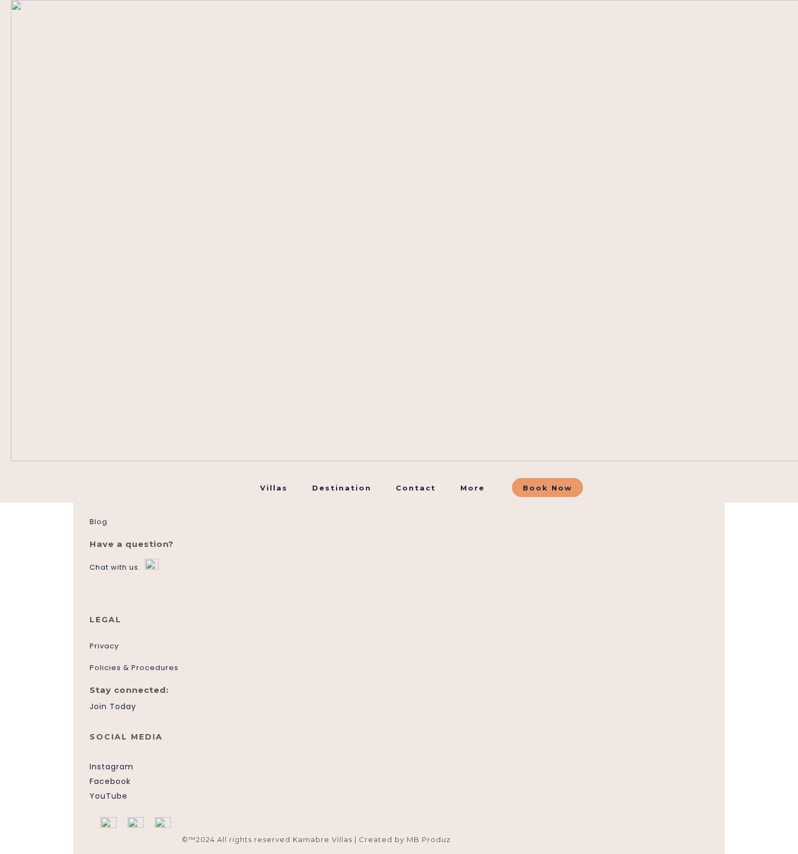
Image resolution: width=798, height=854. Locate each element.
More (472, 487)
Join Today (113, 706)
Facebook (110, 781)
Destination (341, 487)
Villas (274, 487)
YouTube (109, 796)
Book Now (547, 487)
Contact (416, 487)
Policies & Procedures (134, 667)
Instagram (112, 766)
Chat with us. (115, 567)
